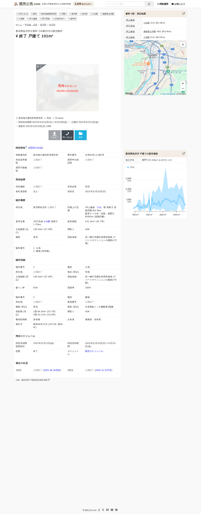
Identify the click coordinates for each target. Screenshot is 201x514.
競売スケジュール (94, 351)
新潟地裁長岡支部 (49, 14)
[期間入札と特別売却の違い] (26, 147)
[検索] (149, 3)
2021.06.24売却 (52, 370)
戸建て (64, 14)
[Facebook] (98, 510)
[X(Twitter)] (103, 510)
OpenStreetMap (169, 93)
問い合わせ (67, 137)
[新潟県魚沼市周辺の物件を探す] (183, 13)
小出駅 (95, 14)
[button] (182, 44)
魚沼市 (85, 14)
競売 (35, 14)
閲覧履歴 (163, 4)
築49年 (73, 19)
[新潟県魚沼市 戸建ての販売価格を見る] (183, 153)
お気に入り (179, 4)
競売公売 (26, 4)
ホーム (19, 25)
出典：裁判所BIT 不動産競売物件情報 (32, 380)
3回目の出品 (35, 147)
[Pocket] (112, 510)
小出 (99, 207)
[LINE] (116, 510)
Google (129, 93)
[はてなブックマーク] (107, 510)
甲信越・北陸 (31, 25)
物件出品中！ (84, 4)
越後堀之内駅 (108, 14)
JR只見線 (46, 19)
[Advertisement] (67, 51)
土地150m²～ (60, 19)
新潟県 (74, 14)
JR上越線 (33, 19)
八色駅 (21, 19)
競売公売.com (91, 510)
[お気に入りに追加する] (81, 135)
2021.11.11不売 (103, 370)
